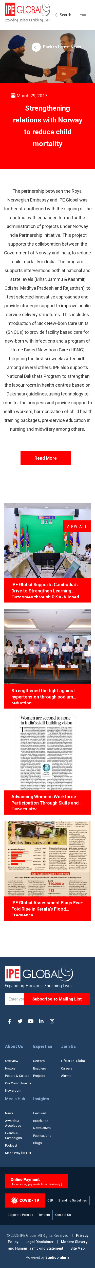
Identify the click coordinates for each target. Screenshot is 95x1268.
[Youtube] (30, 1021)
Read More (45, 458)
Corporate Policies (20, 1215)
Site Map (77, 1248)
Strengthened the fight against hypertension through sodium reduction (43, 696)
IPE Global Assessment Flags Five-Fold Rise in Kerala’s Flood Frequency (47, 908)
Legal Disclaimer (40, 1242)
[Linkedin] (41, 1021)
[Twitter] (20, 1021)
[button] (85, 15)
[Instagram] (52, 1021)
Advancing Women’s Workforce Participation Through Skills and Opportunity (45, 802)
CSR (50, 1200)
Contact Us (63, 1215)
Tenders (44, 1215)
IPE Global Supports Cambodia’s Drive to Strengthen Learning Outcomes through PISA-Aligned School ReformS (45, 590)
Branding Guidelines (73, 1200)
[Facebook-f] (9, 1021)
